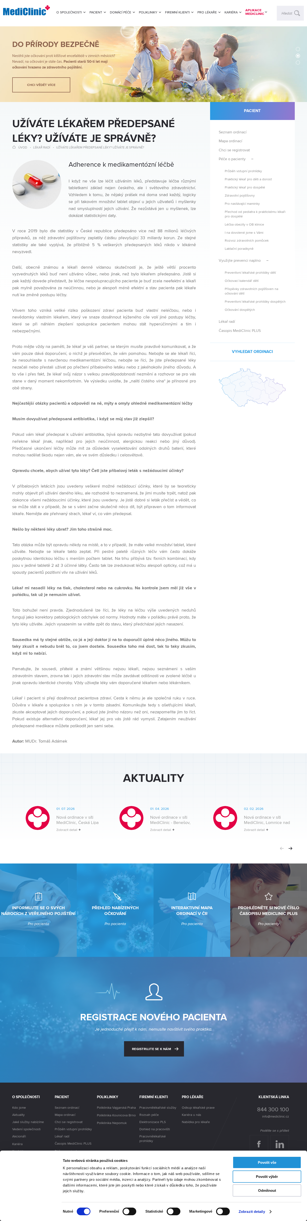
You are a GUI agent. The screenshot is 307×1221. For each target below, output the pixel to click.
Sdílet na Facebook (260, 1139)
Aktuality (18, 1114)
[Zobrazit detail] (59, 823)
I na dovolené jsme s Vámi (244, 232)
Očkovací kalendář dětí (242, 280)
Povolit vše (267, 1162)
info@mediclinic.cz (275, 1116)
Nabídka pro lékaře (196, 1121)
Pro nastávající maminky (242, 203)
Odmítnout (267, 1190)
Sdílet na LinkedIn (282, 1139)
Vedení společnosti (26, 1129)
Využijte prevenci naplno (240, 260)
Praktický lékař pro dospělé (245, 187)
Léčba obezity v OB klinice (244, 224)
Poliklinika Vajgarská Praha (116, 1107)
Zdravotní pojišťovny (240, 195)
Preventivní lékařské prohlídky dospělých (255, 301)
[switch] (129, 1211)
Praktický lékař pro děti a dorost (248, 179)
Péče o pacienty (232, 159)
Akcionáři (19, 1136)
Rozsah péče (149, 1114)
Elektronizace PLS (152, 1121)
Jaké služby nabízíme (28, 1121)
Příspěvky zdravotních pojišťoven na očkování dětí (251, 291)
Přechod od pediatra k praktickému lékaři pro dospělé (255, 214)
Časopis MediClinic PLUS (240, 330)
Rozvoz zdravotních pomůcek (247, 240)
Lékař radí (41, 147)
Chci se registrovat (234, 150)
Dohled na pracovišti (154, 1129)
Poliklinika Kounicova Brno (116, 1115)
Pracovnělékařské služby (157, 1107)
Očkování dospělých (240, 309)
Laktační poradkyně (239, 248)
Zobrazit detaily (252, 1212)
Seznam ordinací (233, 132)
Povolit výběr (267, 1177)
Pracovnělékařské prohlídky (152, 1138)
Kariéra (17, 1143)
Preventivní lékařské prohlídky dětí (250, 272)
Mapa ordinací (230, 141)
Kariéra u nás (191, 1114)
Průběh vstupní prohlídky (243, 170)
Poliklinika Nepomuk (112, 1122)
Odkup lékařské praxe (198, 1107)
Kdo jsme (19, 1107)
